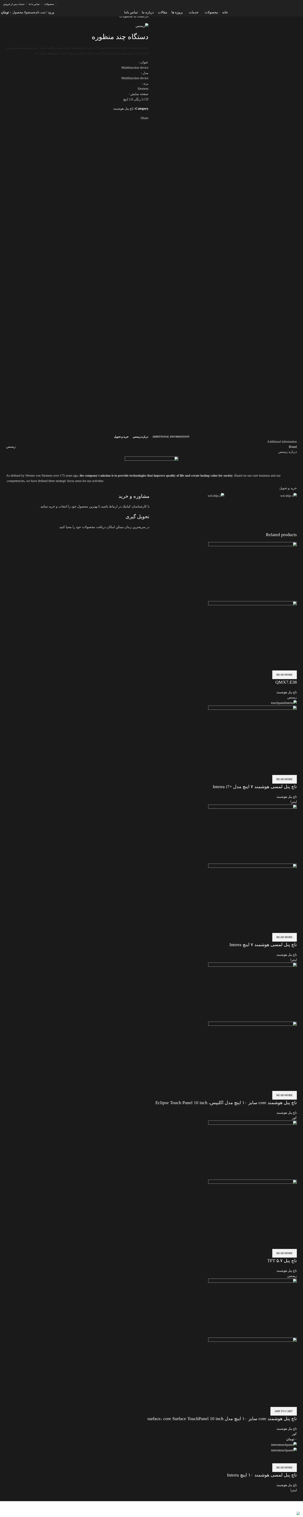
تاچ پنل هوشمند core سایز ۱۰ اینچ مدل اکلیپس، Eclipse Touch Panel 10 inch (226, 1102)
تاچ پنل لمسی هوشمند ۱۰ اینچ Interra (262, 1475)
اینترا (293, 802)
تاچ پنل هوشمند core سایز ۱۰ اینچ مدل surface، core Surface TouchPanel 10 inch (222, 1418)
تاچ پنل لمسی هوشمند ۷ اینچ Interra (263, 944)
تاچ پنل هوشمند (123, 108)
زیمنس (11, 446)
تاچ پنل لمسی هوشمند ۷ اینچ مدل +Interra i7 (255, 786)
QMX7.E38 (286, 682)
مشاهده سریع (292, 665)
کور (294, 1118)
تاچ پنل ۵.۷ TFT (282, 1260)
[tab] (170, 437)
